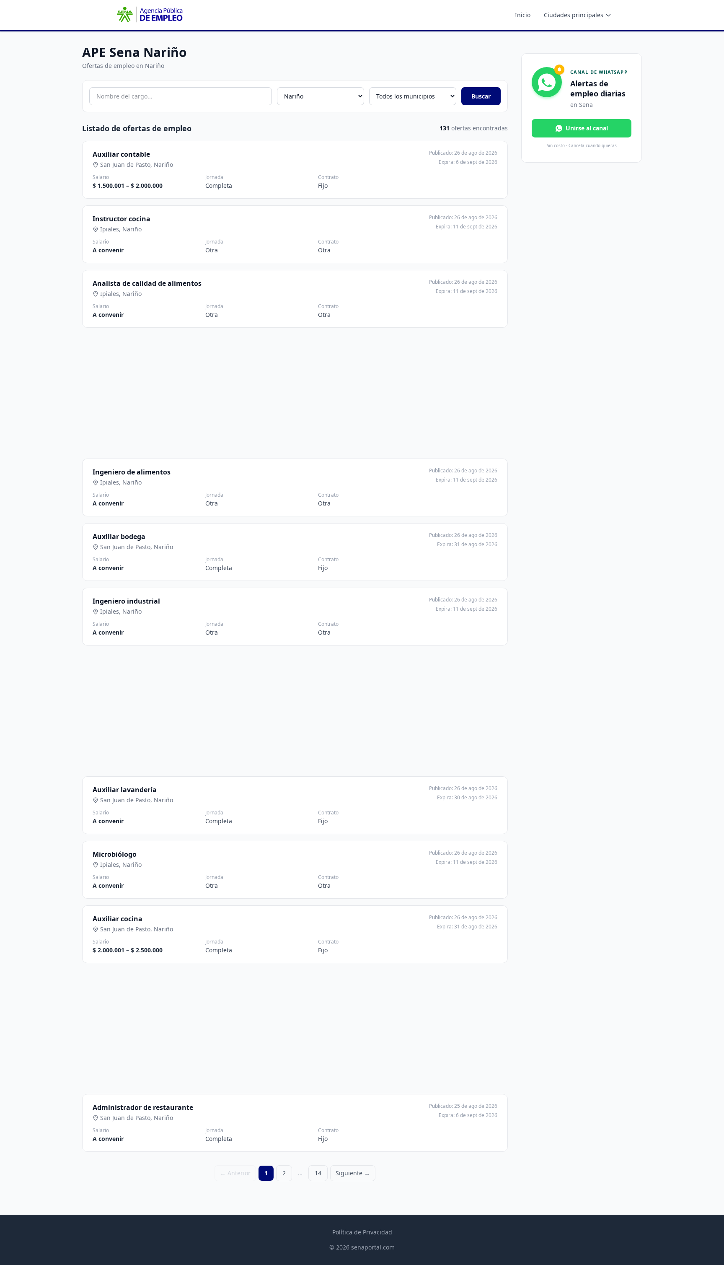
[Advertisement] (295, 393)
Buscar (481, 96)
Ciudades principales (573, 15)
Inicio (522, 15)
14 (318, 1173)
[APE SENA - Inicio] (148, 15)
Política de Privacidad (362, 1232)
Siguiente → (353, 1173)
